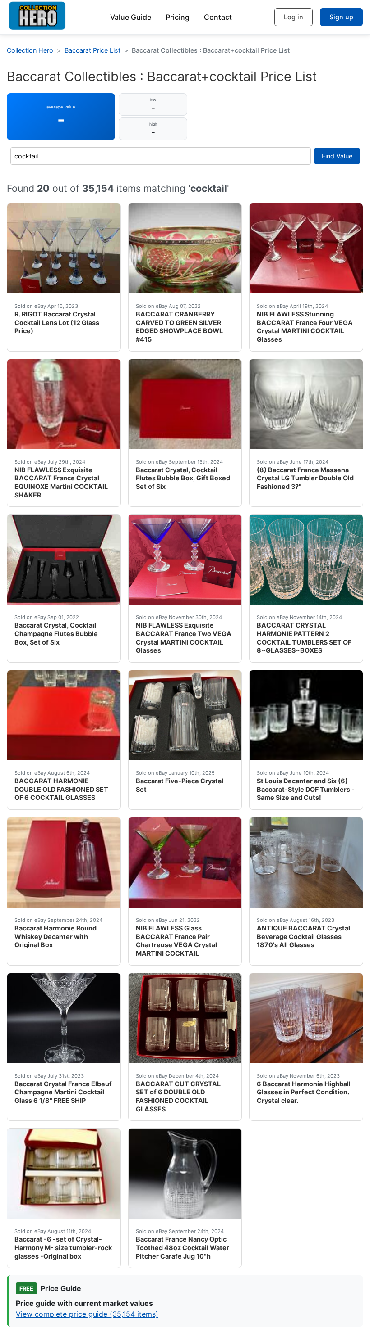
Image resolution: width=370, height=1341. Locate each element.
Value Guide (130, 17)
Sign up (341, 17)
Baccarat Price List (92, 50)
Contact (218, 17)
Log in (293, 17)
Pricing (178, 17)
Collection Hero (30, 50)
